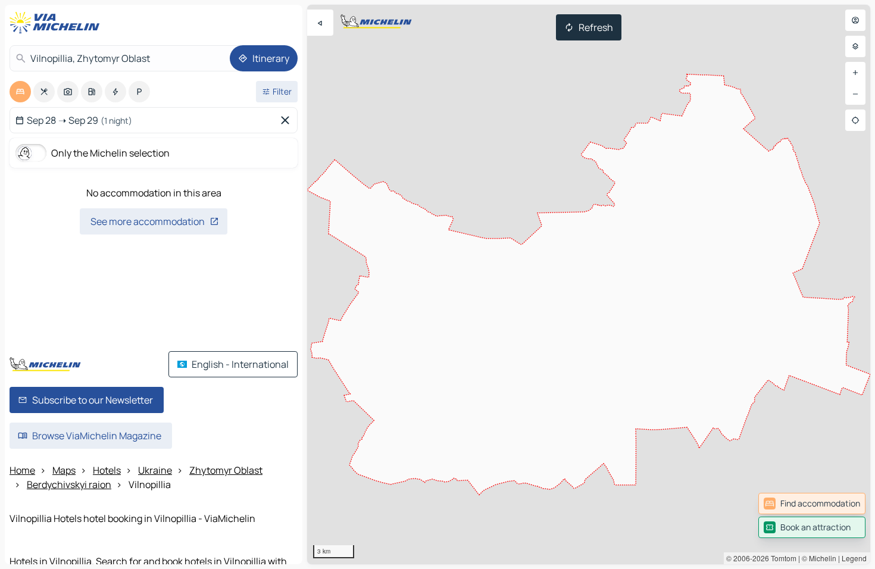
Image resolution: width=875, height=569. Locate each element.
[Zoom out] (855, 94)
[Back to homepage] (57, 23)
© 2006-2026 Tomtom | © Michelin (781, 558)
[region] (588, 284)
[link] (811, 503)
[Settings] (855, 46)
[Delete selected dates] (287, 120)
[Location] (855, 120)
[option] (20, 91)
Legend (854, 558)
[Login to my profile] (855, 20)
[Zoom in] (855, 72)
